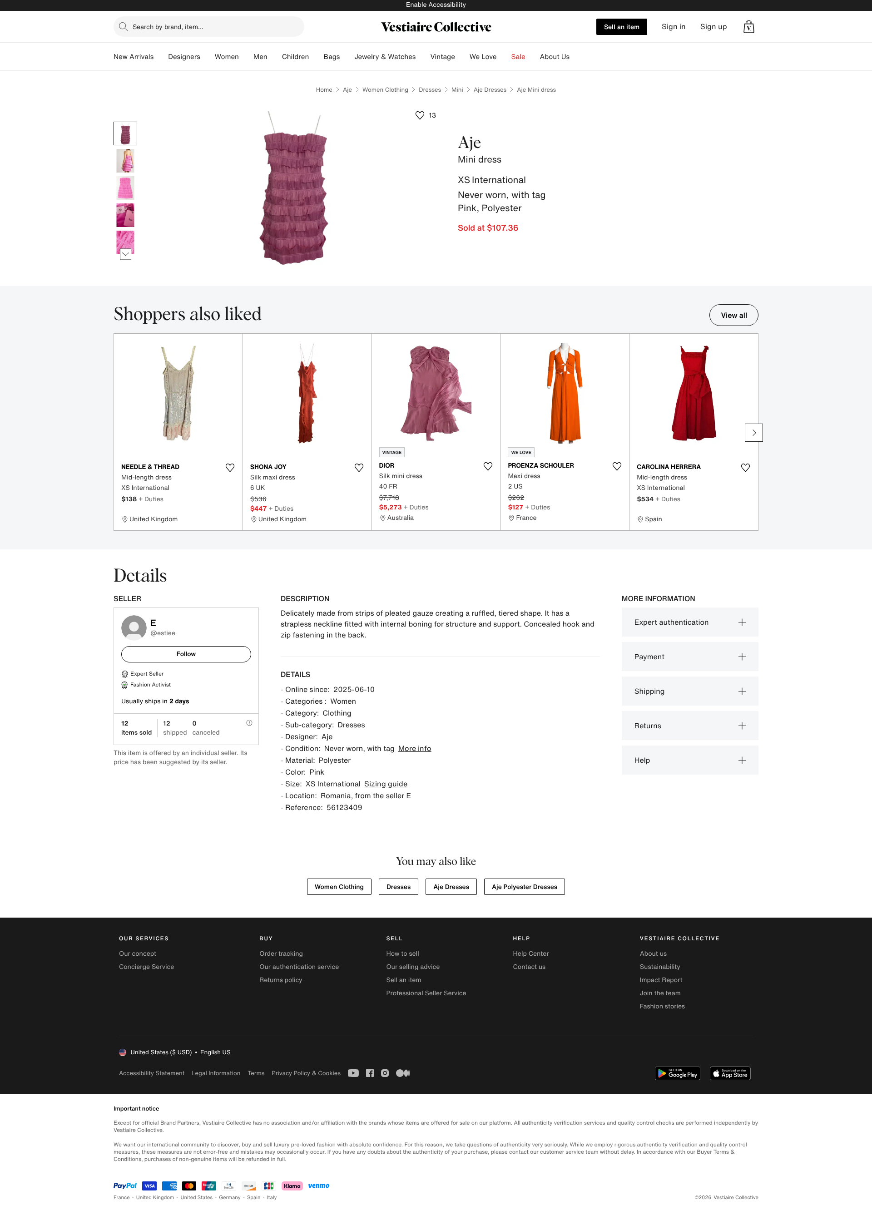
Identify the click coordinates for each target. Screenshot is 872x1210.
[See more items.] (125, 254)
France (122, 1197)
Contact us (529, 967)
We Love (483, 57)
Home (324, 89)
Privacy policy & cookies (306, 1073)
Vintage (442, 57)
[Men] (274, 56)
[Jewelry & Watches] (422, 56)
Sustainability (660, 967)
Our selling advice (413, 967)
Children (295, 57)
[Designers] (207, 56)
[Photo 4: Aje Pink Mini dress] (125, 215)
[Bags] (347, 56)
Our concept (137, 953)
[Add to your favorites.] (230, 467)
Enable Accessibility (436, 5)
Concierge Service (146, 967)
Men (260, 57)
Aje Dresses (490, 89)
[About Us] (576, 56)
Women (227, 57)
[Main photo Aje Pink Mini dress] (125, 133)
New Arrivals (134, 57)
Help (642, 760)
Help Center (531, 953)
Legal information (216, 1073)
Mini (457, 89)
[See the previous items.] (125, 122)
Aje (347, 89)
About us (653, 953)
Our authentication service (299, 967)
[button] (749, 26)
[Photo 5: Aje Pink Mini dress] (125, 242)
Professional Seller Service (426, 993)
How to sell (402, 953)
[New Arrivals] (160, 56)
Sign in (674, 26)
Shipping (649, 691)
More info (414, 748)
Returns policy (280, 980)
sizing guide (385, 783)
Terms (256, 1073)
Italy (272, 1197)
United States (197, 1197)
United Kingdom (155, 1197)
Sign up (713, 26)
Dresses (430, 89)
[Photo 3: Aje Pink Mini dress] (125, 188)
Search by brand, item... (168, 26)
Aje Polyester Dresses (524, 887)
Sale (518, 57)
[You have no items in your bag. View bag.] (749, 26)
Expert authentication (671, 622)
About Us (555, 57)
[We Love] (504, 56)
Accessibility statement (151, 1073)
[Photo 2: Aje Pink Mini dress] (125, 161)
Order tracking (281, 953)
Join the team (660, 993)
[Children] (316, 56)
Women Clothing (385, 89)
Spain (254, 1197)
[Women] (246, 56)
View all (734, 315)
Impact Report (661, 980)
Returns (647, 725)
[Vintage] (462, 56)
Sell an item (621, 26)
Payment (649, 656)
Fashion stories (662, 1006)
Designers (184, 57)
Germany (230, 1197)
